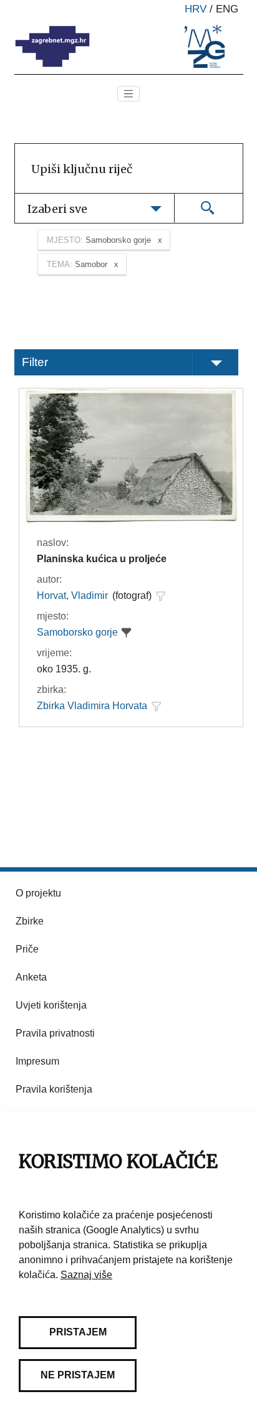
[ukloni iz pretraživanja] (126, 632)
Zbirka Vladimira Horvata (92, 705)
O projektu (38, 893)
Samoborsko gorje (77, 632)
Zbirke (30, 921)
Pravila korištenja (54, 1089)
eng (227, 9)
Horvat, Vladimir (72, 595)
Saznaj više (86, 1274)
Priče (27, 949)
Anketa (31, 977)
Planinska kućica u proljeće (102, 558)
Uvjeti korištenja (51, 1005)
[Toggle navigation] (128, 94)
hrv (195, 9)
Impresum (37, 1061)
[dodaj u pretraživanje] (160, 596)
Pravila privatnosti (55, 1033)
